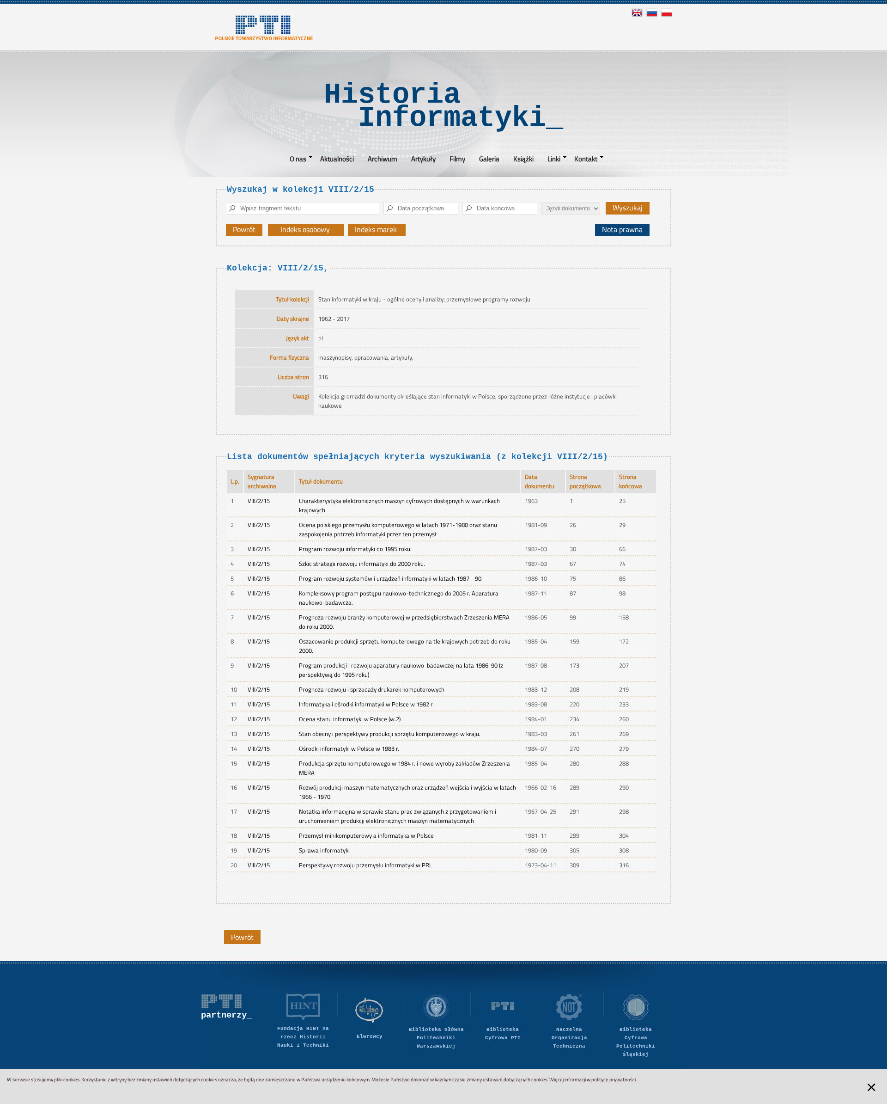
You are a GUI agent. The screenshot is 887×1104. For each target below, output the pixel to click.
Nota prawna (622, 229)
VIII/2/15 (259, 500)
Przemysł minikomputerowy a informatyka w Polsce (366, 835)
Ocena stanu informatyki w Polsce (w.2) (350, 719)
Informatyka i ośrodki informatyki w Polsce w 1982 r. (366, 704)
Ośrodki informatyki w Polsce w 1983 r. (349, 748)
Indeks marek (380, 230)
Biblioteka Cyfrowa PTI (503, 1034)
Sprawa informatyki (324, 850)
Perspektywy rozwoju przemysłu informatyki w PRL (365, 865)
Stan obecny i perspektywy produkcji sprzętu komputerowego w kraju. (389, 733)
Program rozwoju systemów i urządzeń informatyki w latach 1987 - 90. (391, 578)
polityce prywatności (613, 1079)
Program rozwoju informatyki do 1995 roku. (355, 548)
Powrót (244, 229)
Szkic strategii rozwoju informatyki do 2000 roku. (362, 563)
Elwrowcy (370, 1036)
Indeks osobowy (309, 230)
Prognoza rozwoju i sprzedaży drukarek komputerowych (371, 689)
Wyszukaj (628, 207)
